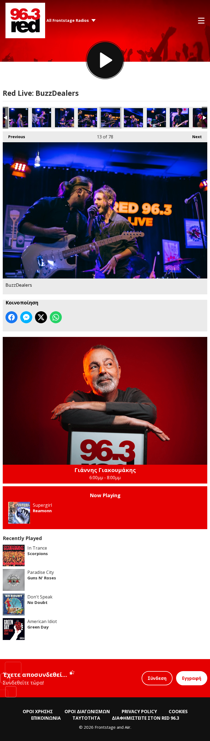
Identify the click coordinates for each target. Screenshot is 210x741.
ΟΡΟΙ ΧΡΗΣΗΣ (38, 712)
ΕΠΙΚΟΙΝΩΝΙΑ (46, 718)
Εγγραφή (191, 678)
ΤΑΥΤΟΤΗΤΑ (86, 718)
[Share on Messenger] (26, 317)
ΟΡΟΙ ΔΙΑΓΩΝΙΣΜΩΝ (87, 712)
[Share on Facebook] (11, 317)
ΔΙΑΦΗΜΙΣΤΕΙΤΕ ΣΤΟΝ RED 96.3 (145, 718)
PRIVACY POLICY (139, 712)
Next (194, 136)
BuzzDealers (18, 117)
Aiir (127, 727)
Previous (14, 136)
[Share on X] (41, 317)
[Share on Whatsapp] (56, 317)
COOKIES (178, 712)
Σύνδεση (157, 678)
